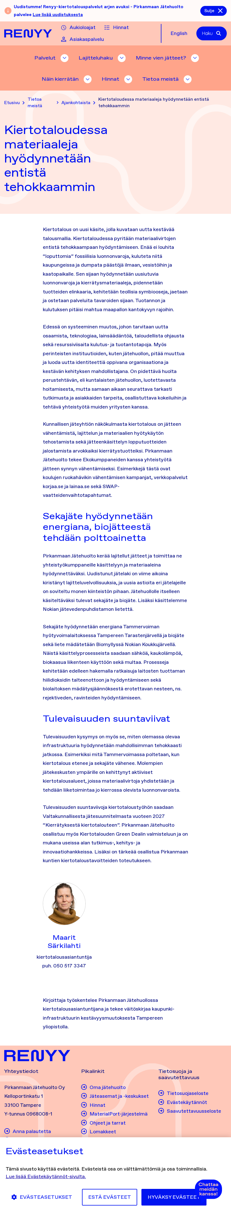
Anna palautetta (32, 1131)
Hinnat (121, 27)
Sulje (209, 10)
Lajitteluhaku (96, 58)
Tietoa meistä (160, 79)
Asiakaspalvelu (87, 39)
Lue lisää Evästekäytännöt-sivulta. (46, 1176)
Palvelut (44, 58)
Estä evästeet (109, 1197)
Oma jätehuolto (108, 1087)
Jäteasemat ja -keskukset (119, 1096)
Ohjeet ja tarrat (108, 1123)
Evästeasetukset (46, 1197)
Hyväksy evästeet (174, 1197)
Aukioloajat (82, 27)
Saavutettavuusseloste (194, 1111)
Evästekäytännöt (187, 1102)
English (178, 33)
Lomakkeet (103, 1132)
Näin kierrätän (60, 79)
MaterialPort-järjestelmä (119, 1114)
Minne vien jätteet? (161, 58)
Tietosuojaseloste (187, 1093)
